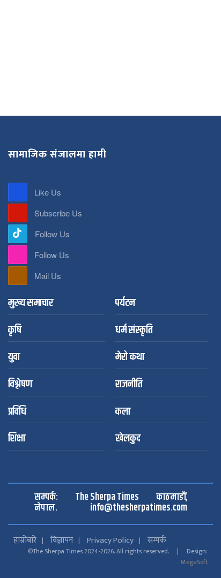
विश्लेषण (20, 385)
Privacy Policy (110, 540)
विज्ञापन (61, 540)
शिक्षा (16, 439)
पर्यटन (125, 303)
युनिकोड (117, 9)
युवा (14, 357)
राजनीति (128, 385)
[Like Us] (17, 192)
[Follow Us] (17, 233)
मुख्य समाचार (30, 303)
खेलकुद (128, 439)
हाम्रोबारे (24, 540)
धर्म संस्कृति (133, 331)
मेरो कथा (129, 357)
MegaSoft (194, 562)
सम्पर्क (157, 540)
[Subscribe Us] (17, 213)
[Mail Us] (17, 275)
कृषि (14, 331)
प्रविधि (17, 412)
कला (122, 412)
